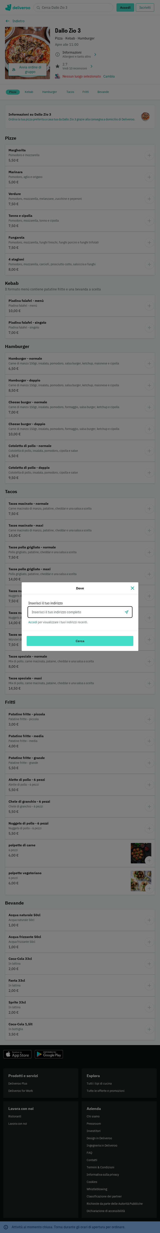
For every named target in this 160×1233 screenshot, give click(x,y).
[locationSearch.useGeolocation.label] (126, 612)
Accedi (32, 622)
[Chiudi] (132, 588)
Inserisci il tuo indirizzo (45, 603)
